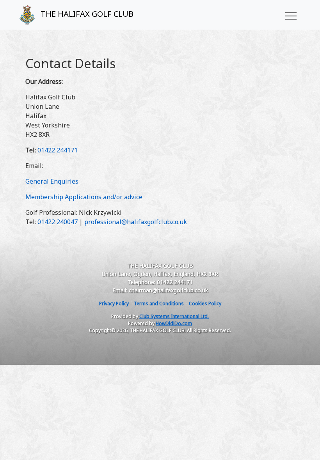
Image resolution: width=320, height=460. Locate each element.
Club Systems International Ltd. (174, 316)
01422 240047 (57, 222)
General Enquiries (51, 181)
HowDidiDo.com (174, 323)
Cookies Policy (205, 303)
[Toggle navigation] (290, 15)
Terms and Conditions (159, 303)
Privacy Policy (114, 303)
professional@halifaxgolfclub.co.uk (135, 222)
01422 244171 (57, 150)
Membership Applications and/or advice (83, 197)
